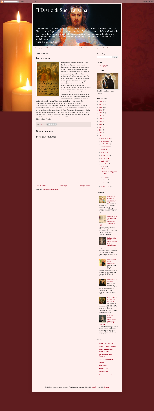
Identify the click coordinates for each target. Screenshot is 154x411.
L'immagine (96, 48)
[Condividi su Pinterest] (55, 124)
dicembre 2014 (105, 138)
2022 (101, 113)
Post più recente (41, 186)
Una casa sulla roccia (105, 375)
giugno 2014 (105, 155)
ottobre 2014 (105, 144)
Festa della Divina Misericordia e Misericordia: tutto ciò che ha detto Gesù (108, 320)
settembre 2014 (105, 147)
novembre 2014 (106, 141)
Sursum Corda (103, 372)
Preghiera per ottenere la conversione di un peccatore (111, 199)
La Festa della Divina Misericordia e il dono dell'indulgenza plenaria (108, 242)
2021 (101, 116)
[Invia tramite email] (48, 124)
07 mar (105, 166)
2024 (101, 107)
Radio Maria (103, 365)
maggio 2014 (105, 158)
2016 (101, 130)
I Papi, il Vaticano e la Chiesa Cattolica (106, 350)
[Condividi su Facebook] (53, 124)
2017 (101, 127)
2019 (101, 121)
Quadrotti (102, 362)
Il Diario (48, 48)
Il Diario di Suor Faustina (61, 9)
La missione (72, 48)
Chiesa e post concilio (106, 343)
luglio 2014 (104, 152)
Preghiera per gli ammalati (112, 280)
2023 (101, 110)
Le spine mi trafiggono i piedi (109, 172)
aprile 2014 (104, 161)
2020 (101, 119)
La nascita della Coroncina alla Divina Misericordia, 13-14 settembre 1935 (108, 220)
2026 (101, 101)
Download (106, 48)
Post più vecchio (85, 186)
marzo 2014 (104, 164)
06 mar (105, 177)
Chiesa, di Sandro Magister (107, 346)
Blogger (106, 387)
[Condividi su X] (51, 124)
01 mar (105, 183)
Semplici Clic (103, 368)
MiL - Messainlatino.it (106, 359)
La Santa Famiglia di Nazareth (106, 355)
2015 (101, 133)
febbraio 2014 (105, 186)
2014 (101, 136)
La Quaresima (106, 169)
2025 (101, 104)
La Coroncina (83, 48)
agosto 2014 (105, 150)
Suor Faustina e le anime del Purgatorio (112, 299)
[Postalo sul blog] (50, 124)
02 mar (105, 180)
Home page (38, 48)
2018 (101, 124)
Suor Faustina (59, 48)
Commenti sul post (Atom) (51, 189)
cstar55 (94, 387)
